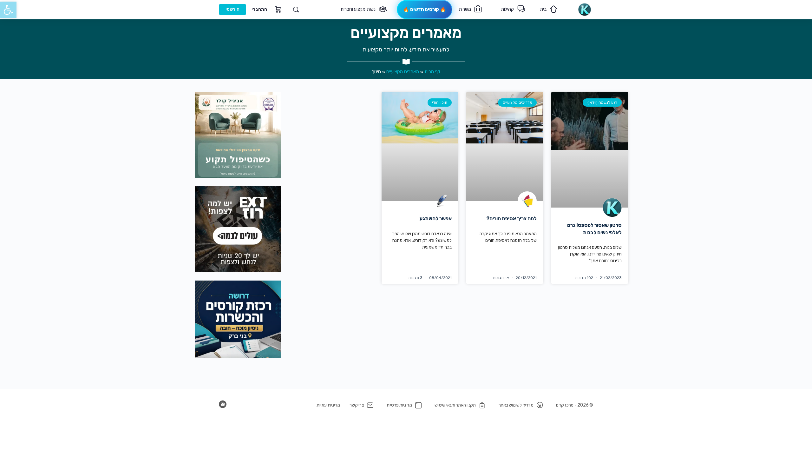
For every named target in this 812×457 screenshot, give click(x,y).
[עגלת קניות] (277, 9)
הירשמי (232, 9)
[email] (222, 404)
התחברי (259, 9)
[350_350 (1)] (238, 229)
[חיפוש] (296, 9)
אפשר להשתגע (435, 218)
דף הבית (432, 72)
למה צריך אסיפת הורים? (511, 218)
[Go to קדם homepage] (584, 8)
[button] (8, 10)
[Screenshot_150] (238, 319)
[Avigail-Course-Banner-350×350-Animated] (238, 134)
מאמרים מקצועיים (402, 72)
